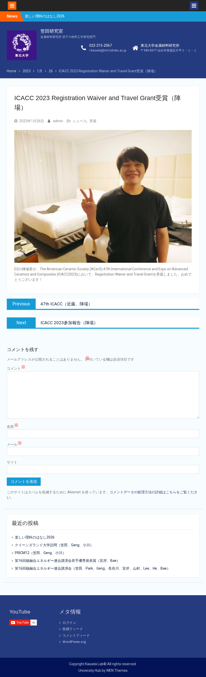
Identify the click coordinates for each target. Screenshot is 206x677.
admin (58, 121)
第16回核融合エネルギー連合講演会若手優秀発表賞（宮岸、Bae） (67, 561)
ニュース (80, 121)
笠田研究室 (51, 31)
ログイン (69, 623)
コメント (16, 368)
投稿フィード (73, 629)
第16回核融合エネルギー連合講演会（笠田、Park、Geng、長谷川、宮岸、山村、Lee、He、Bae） (92, 568)
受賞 (92, 121)
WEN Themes (117, 670)
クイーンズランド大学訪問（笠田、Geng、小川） (54, 545)
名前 (13, 426)
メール (14, 444)
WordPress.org (74, 642)
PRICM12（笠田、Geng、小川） (40, 553)
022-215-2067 (100, 45)
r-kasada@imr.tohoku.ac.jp (107, 50)
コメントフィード (76, 635)
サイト (12, 462)
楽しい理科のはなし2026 (45, 16)
